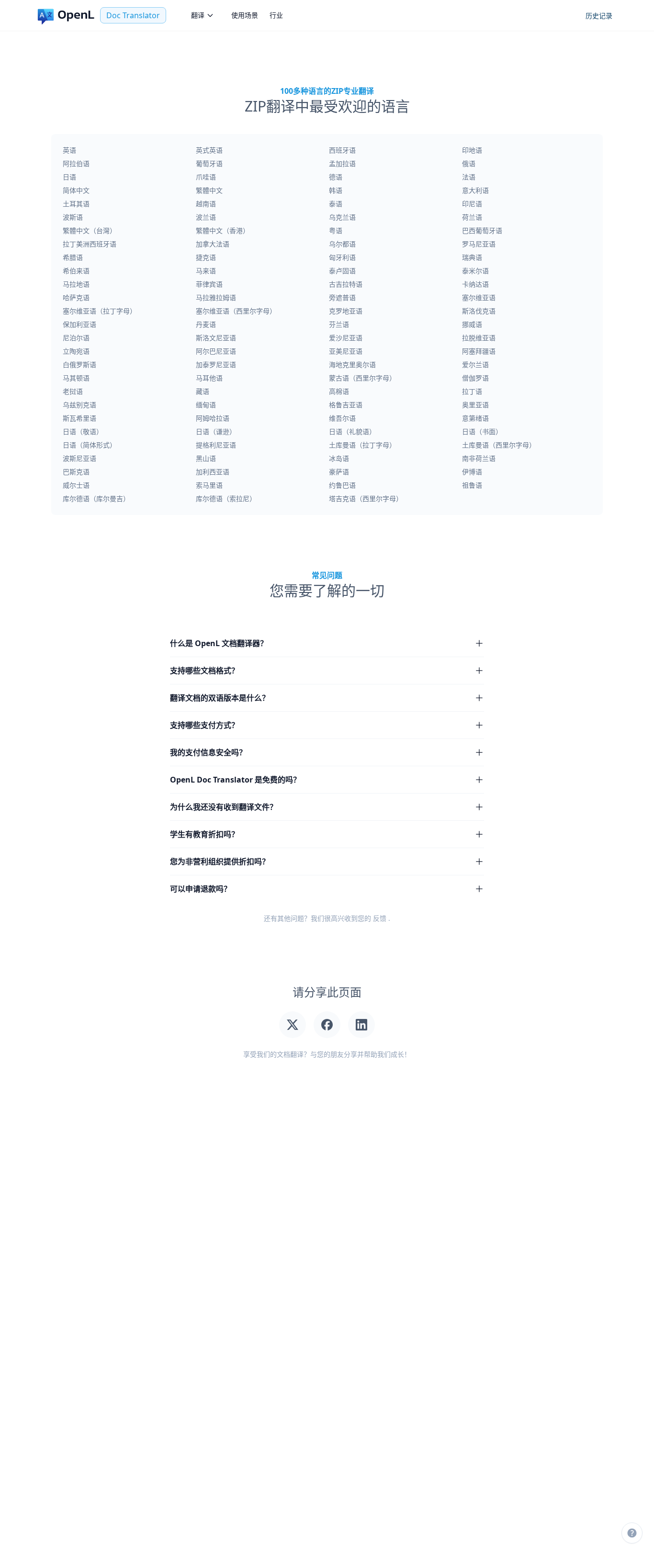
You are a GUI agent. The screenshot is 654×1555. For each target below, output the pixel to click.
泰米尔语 (475, 270)
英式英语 (209, 150)
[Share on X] (292, 1024)
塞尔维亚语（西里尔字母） (236, 310)
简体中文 (76, 190)
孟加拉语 (342, 163)
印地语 (472, 150)
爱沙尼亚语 (345, 337)
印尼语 (472, 203)
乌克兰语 (342, 217)
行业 (276, 15)
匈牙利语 (342, 257)
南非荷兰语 (479, 458)
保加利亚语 (79, 324)
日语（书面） (482, 431)
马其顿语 (76, 377)
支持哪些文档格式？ (204, 670)
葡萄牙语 (209, 163)
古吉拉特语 (345, 284)
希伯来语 (76, 270)
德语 (335, 176)
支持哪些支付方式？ (204, 725)
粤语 (335, 230)
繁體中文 (209, 190)
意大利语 (475, 190)
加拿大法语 (212, 243)
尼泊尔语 (76, 337)
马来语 (206, 270)
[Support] (632, 1533)
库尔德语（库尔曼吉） (96, 498)
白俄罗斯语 (79, 364)
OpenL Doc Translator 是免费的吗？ (235, 779)
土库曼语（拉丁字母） (362, 444)
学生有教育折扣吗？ (204, 834)
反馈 (379, 918)
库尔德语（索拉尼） (226, 498)
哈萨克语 (76, 297)
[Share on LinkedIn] (361, 1024)
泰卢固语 (342, 270)
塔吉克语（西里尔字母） (366, 498)
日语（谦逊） (216, 431)
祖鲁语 (472, 485)
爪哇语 (206, 176)
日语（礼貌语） (352, 431)
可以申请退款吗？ (200, 889)
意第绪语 (475, 418)
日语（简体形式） (89, 444)
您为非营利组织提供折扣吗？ (220, 861)
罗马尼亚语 (479, 243)
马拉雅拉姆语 (216, 297)
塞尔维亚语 (479, 297)
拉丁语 (472, 391)
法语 (468, 176)
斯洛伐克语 (479, 310)
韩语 (335, 190)
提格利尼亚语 (216, 444)
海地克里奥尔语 (352, 364)
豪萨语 (339, 471)
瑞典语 (472, 257)
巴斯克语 (76, 471)
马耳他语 (209, 377)
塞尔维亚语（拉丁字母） (99, 310)
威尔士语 (76, 485)
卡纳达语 (475, 284)
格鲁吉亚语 (345, 404)
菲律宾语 (209, 284)
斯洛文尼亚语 (216, 337)
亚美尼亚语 (345, 351)
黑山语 (206, 458)
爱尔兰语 (475, 364)
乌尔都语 (342, 243)
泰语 (335, 203)
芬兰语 (339, 324)
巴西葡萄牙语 (482, 230)
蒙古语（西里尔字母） (362, 377)
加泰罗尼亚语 (216, 364)
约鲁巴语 (342, 485)
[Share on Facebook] (327, 1024)
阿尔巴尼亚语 (216, 351)
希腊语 (73, 257)
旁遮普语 (342, 297)
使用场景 (244, 15)
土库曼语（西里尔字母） (499, 444)
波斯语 (73, 217)
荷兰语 (472, 217)
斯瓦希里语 (79, 418)
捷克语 (206, 257)
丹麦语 (206, 324)
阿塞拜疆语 (479, 351)
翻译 (197, 15)
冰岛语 (339, 458)
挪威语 (472, 324)
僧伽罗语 (475, 377)
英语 (69, 150)
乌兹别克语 (79, 404)
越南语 (206, 203)
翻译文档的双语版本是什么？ (220, 698)
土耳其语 (76, 203)
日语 (69, 176)
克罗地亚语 (345, 310)
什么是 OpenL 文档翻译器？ (219, 643)
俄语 (468, 163)
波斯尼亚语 (79, 458)
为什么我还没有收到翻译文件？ (223, 807)
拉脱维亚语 (479, 337)
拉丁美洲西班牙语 (89, 243)
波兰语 (206, 217)
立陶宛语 (76, 351)
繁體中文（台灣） (89, 230)
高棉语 (339, 391)
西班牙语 (342, 150)
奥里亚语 (475, 404)
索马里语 (209, 485)
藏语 (202, 391)
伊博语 (472, 471)
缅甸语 (206, 404)
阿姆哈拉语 (212, 418)
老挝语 (73, 391)
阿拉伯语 (76, 163)
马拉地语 (76, 284)
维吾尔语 (342, 418)
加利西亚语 (212, 471)
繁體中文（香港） (222, 230)
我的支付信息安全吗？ (208, 752)
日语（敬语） (83, 431)
